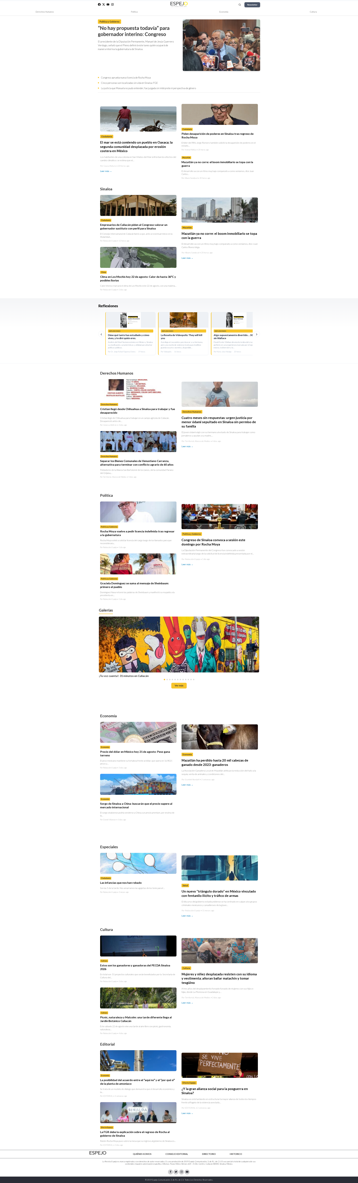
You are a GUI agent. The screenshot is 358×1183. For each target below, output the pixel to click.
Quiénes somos (142, 1154)
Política (134, 11)
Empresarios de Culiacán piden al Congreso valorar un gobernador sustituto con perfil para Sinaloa (133, 226)
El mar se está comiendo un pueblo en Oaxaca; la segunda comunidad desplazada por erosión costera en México (136, 146)
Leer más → (106, 171)
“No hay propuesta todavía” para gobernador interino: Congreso (134, 31)
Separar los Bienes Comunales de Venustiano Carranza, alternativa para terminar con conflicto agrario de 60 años (136, 462)
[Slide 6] (177, 679)
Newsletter (252, 5)
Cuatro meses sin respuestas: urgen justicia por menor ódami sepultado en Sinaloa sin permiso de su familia (219, 422)
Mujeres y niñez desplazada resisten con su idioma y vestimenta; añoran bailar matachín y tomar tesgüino (219, 978)
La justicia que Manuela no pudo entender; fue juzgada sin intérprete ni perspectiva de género (148, 88)
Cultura (313, 11)
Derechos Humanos (45, 11)
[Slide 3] (169, 679)
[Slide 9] (185, 679)
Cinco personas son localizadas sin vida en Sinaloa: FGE (129, 82)
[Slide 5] (175, 679)
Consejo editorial (176, 1154)
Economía (223, 11)
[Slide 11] (191, 679)
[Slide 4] (172, 679)
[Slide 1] (164, 679)
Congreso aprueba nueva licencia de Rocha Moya (126, 77)
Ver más (179, 685)
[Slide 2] (167, 679)
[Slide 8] (183, 679)
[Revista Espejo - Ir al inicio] (98, 1153)
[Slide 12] (193, 679)
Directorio (209, 1154)
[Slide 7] (180, 679)
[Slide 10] (188, 679)
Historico (236, 1154)
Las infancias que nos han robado (121, 882)
